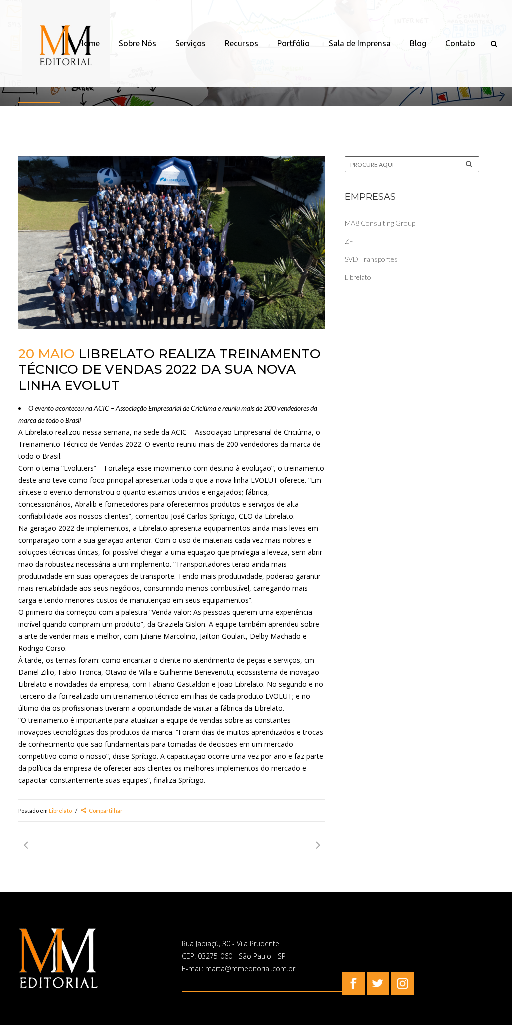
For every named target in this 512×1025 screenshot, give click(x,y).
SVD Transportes (371, 259)
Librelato (60, 811)
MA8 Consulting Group (380, 223)
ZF (349, 241)
